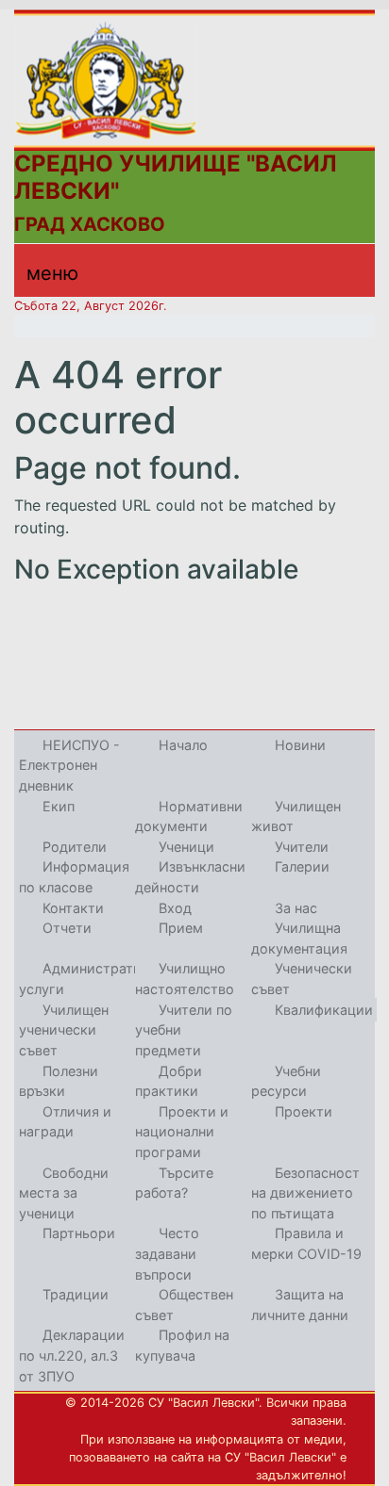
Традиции (75, 1294)
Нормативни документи (189, 816)
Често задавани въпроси (167, 1253)
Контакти (73, 908)
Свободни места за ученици (64, 1193)
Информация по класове (74, 876)
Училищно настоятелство (184, 978)
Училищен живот (296, 816)
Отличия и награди (65, 1121)
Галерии (302, 866)
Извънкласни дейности (190, 876)
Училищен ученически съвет (64, 1030)
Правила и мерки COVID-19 (306, 1243)
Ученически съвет (301, 978)
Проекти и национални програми (181, 1131)
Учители (302, 847)
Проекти (303, 1111)
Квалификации (324, 1010)
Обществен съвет (184, 1304)
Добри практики (168, 1081)
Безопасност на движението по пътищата (305, 1193)
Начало (183, 745)
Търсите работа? (174, 1183)
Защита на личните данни (299, 1304)
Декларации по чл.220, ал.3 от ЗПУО (72, 1355)
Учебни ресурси (286, 1081)
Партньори (78, 1233)
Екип (58, 806)
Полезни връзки (58, 1081)
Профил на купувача (182, 1345)
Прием (181, 928)
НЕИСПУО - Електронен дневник (69, 765)
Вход (175, 908)
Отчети (67, 928)
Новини (300, 745)
